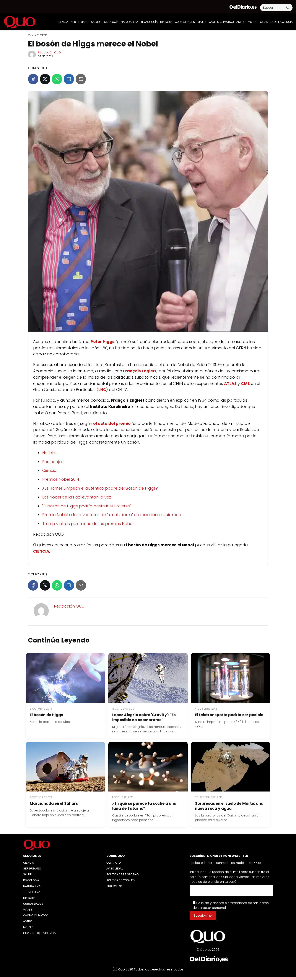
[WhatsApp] (57, 79)
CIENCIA (62, 21)
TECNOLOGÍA (149, 21)
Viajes (201, 21)
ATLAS (230, 383)
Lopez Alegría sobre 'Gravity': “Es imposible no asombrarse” (144, 717)
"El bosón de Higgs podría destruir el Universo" (86, 506)
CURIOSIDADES (185, 21)
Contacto (113, 862)
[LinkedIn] (69, 79)
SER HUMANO (79, 21)
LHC (102, 389)
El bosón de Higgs (46, 714)
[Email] (81, 79)
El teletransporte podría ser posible (229, 714)
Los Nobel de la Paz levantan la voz (76, 497)
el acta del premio (112, 423)
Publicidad (114, 886)
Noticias (49, 452)
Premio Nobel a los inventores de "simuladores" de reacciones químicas (111, 514)
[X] (45, 79)
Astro (240, 21)
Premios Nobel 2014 (60, 479)
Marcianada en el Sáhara (54, 803)
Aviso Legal (114, 868)
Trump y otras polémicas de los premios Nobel (87, 523)
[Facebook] (33, 79)
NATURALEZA (129, 21)
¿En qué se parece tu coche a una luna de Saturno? (144, 806)
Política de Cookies (120, 880)
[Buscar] (288, 7)
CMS (245, 383)
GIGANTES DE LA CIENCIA (276, 21)
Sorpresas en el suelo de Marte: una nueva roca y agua (229, 806)
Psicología (110, 21)
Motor (252, 21)
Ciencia (49, 470)
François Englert (139, 371)
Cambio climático (221, 21)
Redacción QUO (49, 52)
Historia (166, 21)
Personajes (52, 461)
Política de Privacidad (122, 874)
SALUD (95, 21)
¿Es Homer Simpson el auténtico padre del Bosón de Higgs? (100, 488)
